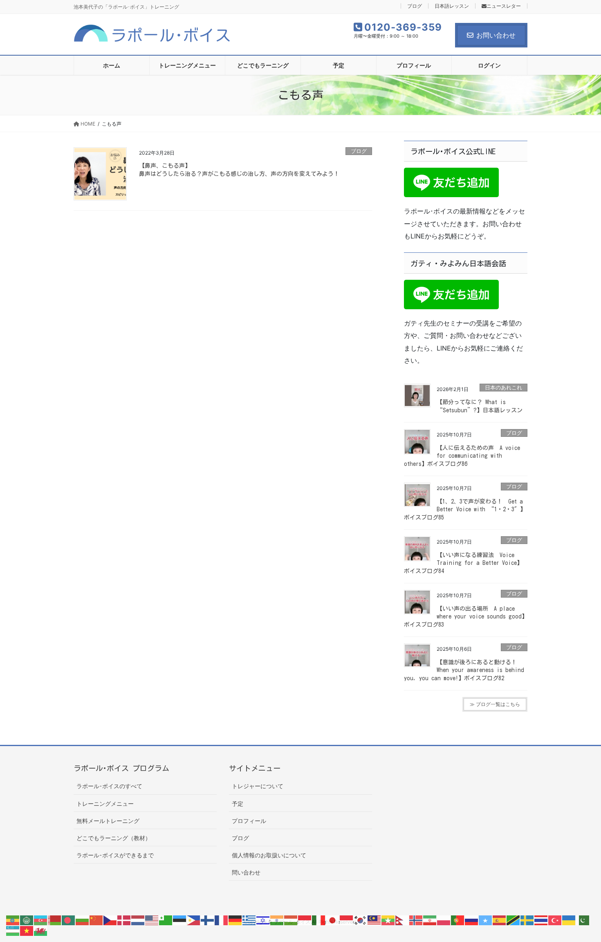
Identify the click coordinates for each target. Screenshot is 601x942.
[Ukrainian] (569, 920)
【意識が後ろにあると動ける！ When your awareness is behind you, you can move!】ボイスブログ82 (464, 670)
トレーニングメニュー (105, 803)
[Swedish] (527, 920)
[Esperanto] (166, 920)
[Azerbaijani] (41, 920)
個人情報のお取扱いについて (269, 855)
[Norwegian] (416, 920)
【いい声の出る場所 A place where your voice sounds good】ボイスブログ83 (465, 616)
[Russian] (472, 920)
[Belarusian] (55, 920)
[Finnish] (208, 920)
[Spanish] (500, 920)
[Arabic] (27, 920)
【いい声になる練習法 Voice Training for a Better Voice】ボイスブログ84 (463, 563)
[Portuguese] (458, 920)
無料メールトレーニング (107, 820)
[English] (152, 920)
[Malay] (374, 920)
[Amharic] (13, 920)
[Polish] (444, 920)
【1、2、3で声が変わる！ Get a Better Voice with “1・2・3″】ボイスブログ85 (465, 509)
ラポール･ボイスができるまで (115, 855)
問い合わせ (246, 872)
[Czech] (110, 920)
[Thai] (541, 920)
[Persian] (430, 920)
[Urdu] (583, 920)
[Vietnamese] (27, 930)
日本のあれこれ (503, 387)
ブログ (414, 6)
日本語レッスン (452, 6)
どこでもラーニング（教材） (113, 837)
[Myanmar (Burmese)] (388, 920)
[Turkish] (555, 920)
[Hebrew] (263, 920)
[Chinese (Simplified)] (96, 920)
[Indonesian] (305, 920)
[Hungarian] (291, 920)
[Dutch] (138, 920)
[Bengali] (69, 920)
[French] (222, 920)
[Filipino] (194, 920)
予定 (237, 803)
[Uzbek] (13, 930)
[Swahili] (513, 920)
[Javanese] (347, 920)
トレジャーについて (257, 785)
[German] (235, 920)
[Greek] (249, 920)
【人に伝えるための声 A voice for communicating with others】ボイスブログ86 (462, 456)
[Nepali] (402, 920)
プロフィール (249, 820)
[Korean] (361, 920)
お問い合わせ (496, 35)
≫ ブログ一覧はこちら (495, 704)
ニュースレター (504, 6)
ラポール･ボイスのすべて (109, 785)
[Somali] (486, 920)
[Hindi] (277, 920)
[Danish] (124, 920)
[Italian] (319, 920)
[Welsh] (41, 930)
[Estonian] (180, 920)
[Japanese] (333, 920)
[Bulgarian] (83, 920)
